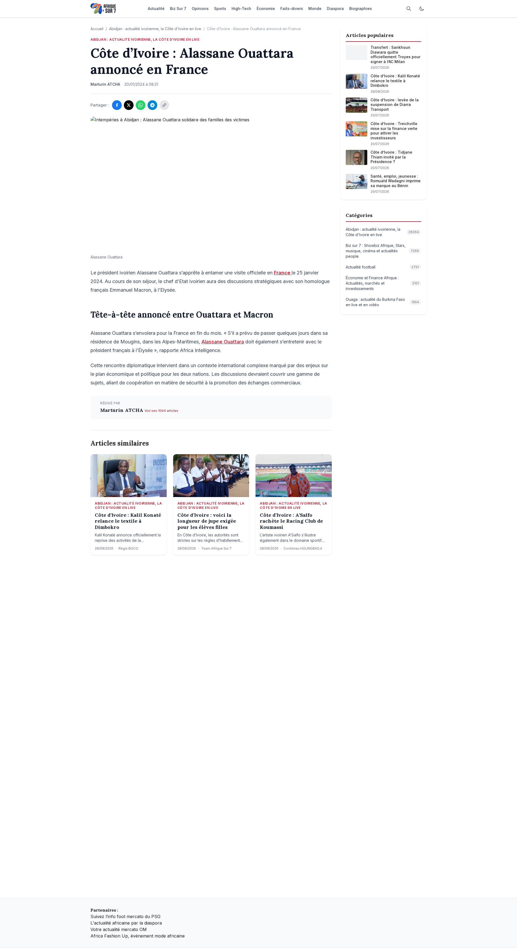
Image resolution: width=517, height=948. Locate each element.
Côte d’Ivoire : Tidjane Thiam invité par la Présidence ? (391, 157)
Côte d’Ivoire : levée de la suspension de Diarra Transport (395, 105)
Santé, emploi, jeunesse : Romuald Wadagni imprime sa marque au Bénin (396, 181)
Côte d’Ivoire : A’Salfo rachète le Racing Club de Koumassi (291, 521)
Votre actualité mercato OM (118, 929)
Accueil (96, 28)
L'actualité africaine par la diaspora (126, 923)
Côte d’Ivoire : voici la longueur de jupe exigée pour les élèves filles (206, 521)
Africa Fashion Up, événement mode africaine (137, 936)
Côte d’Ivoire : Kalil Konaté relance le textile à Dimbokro (128, 521)
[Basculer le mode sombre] (422, 8)
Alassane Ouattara (222, 341)
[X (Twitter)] (129, 105)
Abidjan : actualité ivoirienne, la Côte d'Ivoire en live (155, 28)
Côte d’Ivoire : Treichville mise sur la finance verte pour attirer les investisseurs (394, 130)
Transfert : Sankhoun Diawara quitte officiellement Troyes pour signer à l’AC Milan (395, 54)
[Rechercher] (409, 8)
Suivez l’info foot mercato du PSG (125, 916)
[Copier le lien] (164, 105)
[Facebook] (117, 105)
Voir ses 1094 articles (161, 411)
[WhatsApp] (140, 105)
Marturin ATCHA (122, 410)
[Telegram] (152, 105)
